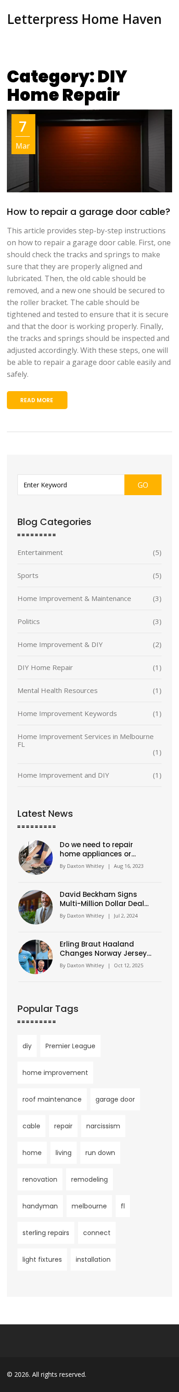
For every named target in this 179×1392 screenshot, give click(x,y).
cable (31, 1126)
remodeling (89, 1179)
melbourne (89, 1206)
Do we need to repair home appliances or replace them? (96, 849)
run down (100, 1152)
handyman (40, 1206)
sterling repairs (45, 1232)
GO (143, 485)
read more (36, 400)
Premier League (70, 1046)
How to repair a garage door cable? (88, 211)
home (32, 1152)
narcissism (103, 1126)
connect (97, 1232)
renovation (39, 1179)
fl (123, 1206)
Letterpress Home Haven (84, 19)
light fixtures (42, 1259)
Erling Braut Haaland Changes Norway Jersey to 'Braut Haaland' (103, 949)
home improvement (55, 1072)
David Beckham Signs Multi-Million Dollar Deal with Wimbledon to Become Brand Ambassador (102, 899)
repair (63, 1126)
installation (93, 1259)
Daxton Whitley (85, 865)
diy (27, 1046)
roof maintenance (52, 1099)
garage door (115, 1099)
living (64, 1152)
